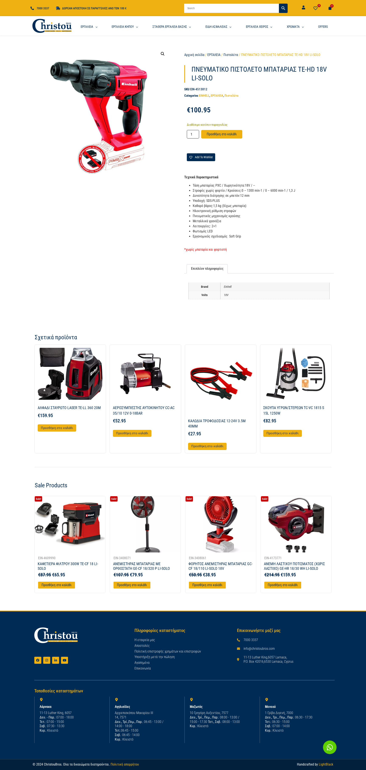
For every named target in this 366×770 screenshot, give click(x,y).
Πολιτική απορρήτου (125, 764)
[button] (162, 54)
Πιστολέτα (230, 55)
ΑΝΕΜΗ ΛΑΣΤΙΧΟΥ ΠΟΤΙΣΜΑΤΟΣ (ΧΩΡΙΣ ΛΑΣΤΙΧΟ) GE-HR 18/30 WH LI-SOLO (294, 566)
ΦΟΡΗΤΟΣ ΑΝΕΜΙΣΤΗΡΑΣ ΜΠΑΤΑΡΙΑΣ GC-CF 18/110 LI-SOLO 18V (220, 566)
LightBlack (326, 764)
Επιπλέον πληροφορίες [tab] (207, 269)
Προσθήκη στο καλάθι (222, 134)
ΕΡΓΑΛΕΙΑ (213, 55)
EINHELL (204, 96)
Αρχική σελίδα (194, 55)
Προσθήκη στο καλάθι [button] (57, 428)
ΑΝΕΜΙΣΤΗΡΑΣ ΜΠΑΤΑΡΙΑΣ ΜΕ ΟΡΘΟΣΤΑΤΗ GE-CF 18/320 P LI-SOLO (141, 566)
